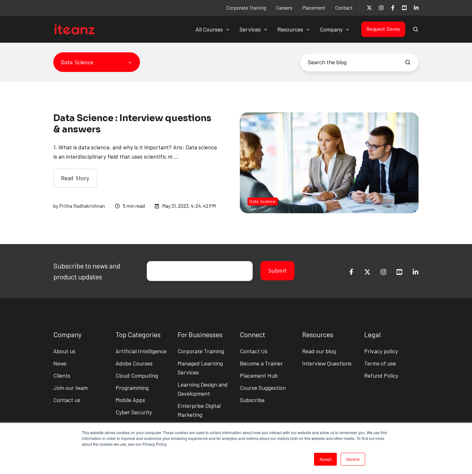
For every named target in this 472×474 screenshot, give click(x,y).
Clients (61, 375)
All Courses (209, 29)
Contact (344, 7)
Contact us (66, 399)
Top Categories (138, 334)
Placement (313, 7)
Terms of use (380, 363)
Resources (290, 29)
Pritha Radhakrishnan (82, 206)
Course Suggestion (263, 387)
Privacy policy (381, 351)
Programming (132, 387)
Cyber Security (134, 412)
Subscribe (252, 399)
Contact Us (253, 351)
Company (331, 29)
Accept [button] (325, 459)
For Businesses (200, 334)
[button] (415, 29)
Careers (284, 7)
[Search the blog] (408, 62)
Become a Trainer (261, 363)
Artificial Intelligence (141, 351)
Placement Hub (259, 375)
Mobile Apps (130, 399)
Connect (252, 334)
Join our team (70, 387)
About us (64, 351)
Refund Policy (381, 375)
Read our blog (319, 351)
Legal (372, 334)
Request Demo (383, 29)
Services (250, 29)
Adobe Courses (134, 363)
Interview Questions (327, 363)
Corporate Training (246, 7)
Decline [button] (353, 459)
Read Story (75, 178)
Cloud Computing (137, 375)
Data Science (262, 201)
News (59, 363)
